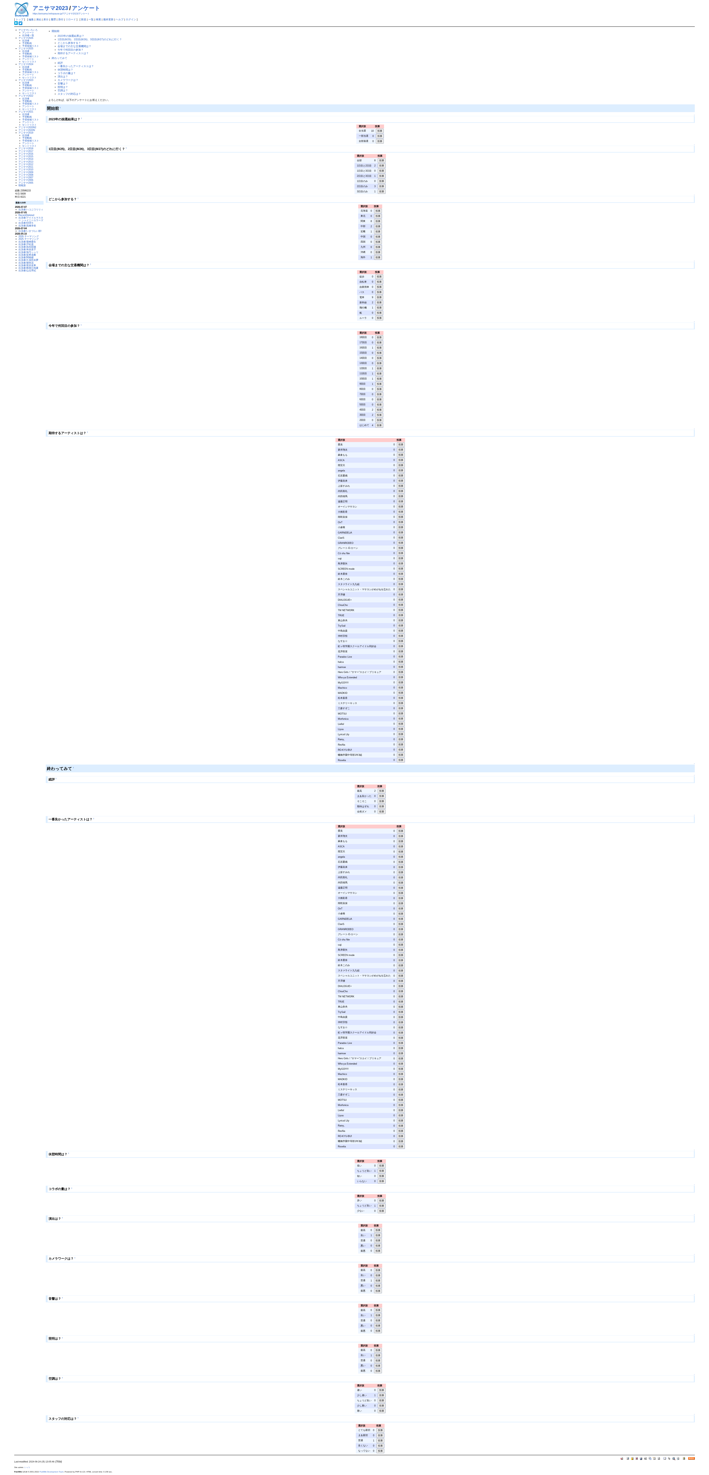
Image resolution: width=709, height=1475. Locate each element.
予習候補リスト (30, 46)
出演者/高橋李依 (27, 225)
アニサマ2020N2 (27, 127)
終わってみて (59, 58)
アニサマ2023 (50, 8)
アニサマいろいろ (28, 30)
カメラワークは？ (68, 80)
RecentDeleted (26, 215)
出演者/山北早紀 (27, 270)
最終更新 (108, 19)
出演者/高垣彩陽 (27, 246)
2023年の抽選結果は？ (71, 35)
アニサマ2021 (25, 111)
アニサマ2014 (25, 159)
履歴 (53, 19)
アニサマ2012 (25, 164)
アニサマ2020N (26, 130)
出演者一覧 (28, 35)
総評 (60, 62)
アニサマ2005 (25, 182)
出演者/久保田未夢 (28, 260)
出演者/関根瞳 (26, 257)
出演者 (25, 40)
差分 (46, 19)
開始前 (55, 31)
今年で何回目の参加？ (70, 49)
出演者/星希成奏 (27, 254)
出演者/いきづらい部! (30, 231)
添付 (60, 19)
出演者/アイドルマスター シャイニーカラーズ (30, 219)
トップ (19, 19)
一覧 (91, 19)
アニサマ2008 (25, 174)
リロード (71, 19)
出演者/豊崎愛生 (27, 241)
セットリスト (29, 61)
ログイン (131, 19)
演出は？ (63, 76)
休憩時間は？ (65, 69)
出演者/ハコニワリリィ (30, 209)
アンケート (86, 8)
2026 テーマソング (28, 236)
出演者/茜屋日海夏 (28, 268)
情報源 (22, 185)
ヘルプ (120, 19)
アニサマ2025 (25, 48)
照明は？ (63, 87)
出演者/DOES (25, 222)
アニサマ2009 (25, 172)
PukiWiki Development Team (52, 1472)
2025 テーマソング (28, 239)
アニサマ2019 (25, 132)
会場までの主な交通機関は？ (74, 46)
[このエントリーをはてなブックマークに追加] (16, 22)
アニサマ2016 (25, 153)
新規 (83, 19)
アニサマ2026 (25, 38)
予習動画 (27, 43)
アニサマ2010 (25, 169)
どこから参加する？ (69, 42)
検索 (98, 19)
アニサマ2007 (25, 177)
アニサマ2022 (25, 95)
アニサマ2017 (25, 151)
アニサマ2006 (25, 180)
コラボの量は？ (67, 73)
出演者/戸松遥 (26, 244)
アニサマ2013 (25, 161)
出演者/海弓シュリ (28, 252)
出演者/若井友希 (27, 265)
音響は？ (63, 83)
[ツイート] (20, 22)
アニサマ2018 (25, 148)
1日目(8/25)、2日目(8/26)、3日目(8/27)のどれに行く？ (90, 39)
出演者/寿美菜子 (27, 249)
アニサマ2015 (25, 156)
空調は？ (63, 90)
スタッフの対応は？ (69, 93)
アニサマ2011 (25, 167)
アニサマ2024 (25, 64)
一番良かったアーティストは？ (76, 66)
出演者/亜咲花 (26, 262)
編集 (31, 19)
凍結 (38, 19)
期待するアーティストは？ (73, 53)
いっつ (27, 1467)
